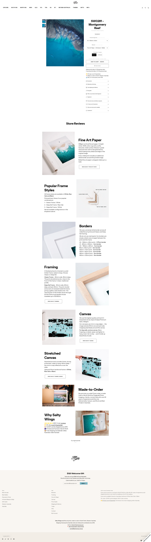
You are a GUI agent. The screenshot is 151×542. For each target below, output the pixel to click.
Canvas (53, 499)
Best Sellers (5, 495)
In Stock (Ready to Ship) (8, 499)
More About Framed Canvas (55, 376)
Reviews (53, 492)
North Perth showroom (78, 525)
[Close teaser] (141, 540)
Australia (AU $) (6, 536)
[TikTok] (5, 539)
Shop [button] (3, 490)
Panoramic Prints (6, 497)
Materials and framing (91, 84)
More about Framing (53, 301)
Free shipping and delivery (92, 87)
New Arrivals (5, 492)
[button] (146, 537)
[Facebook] (2, 539)
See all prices (97, 34)
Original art (89, 96)
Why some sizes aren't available (93, 107)
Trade (52, 506)
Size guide (89, 90)
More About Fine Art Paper (89, 166)
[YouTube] (13, 539)
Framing (53, 495)
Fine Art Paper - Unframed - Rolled (96, 48)
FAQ (52, 508)
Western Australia (6, 504)
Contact (53, 511)
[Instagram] (11, 539)
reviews (63, 423)
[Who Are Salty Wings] (58, 395)
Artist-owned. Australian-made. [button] (107, 490)
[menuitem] (6, 7)
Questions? (89, 110)
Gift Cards (4, 501)
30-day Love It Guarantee (92, 104)
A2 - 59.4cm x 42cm (92, 40)
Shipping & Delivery (56, 504)
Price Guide (54, 501)
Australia (4, 506)
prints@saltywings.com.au (76, 528)
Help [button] (52, 490)
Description (89, 81)
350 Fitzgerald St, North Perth (76, 526)
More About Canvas (88, 340)
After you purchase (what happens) (94, 93)
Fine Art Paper (55, 497)
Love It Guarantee (57, 425)
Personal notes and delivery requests (94, 100)
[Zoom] (65, 42)
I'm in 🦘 (83, 483)
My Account (54, 513)
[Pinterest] (8, 539)
